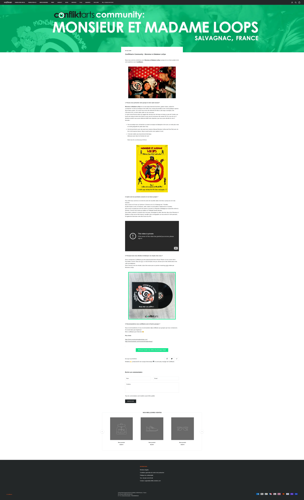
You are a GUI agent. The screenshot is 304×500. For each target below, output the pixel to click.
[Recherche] (296, 2)
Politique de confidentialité (146, 475)
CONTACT (59, 2)
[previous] (102, 431)
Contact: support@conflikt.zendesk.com (150, 480)
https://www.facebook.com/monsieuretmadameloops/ (139, 341)
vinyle (166, 265)
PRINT (52, 2)
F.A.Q (81, 2)
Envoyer (130, 401)
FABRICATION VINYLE (20, 2)
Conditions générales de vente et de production (152, 472)
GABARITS (87, 2)
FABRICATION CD (32, 2)
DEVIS (66, 2)
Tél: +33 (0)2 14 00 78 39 (146, 478)
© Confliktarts (9, 494)
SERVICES (73, 2)
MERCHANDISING (44, 2)
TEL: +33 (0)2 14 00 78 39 (107, 2)
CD (141, 261)
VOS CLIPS (96, 2)
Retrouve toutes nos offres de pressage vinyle (152, 350)
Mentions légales (144, 469)
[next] (202, 431)
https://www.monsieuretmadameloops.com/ (136, 339)
